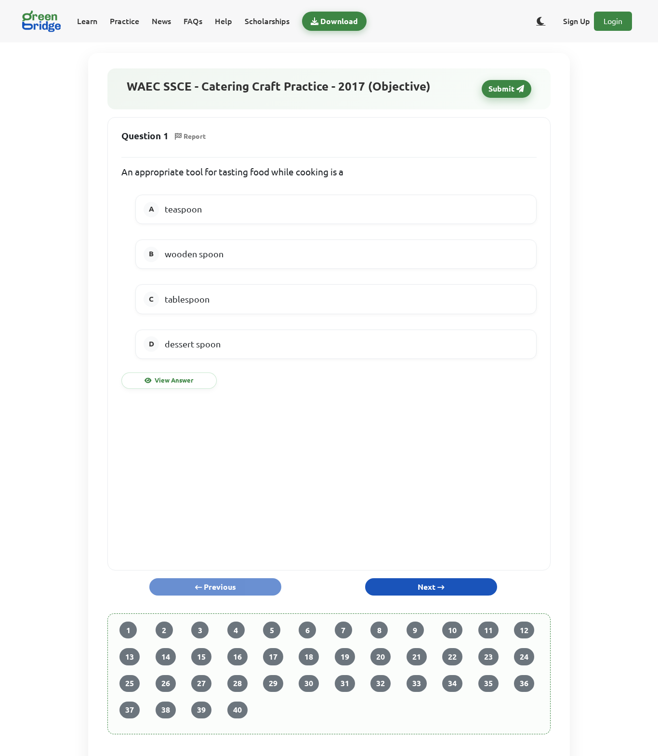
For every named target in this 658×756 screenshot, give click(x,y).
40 (237, 709)
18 (308, 656)
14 (165, 656)
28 (237, 683)
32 (380, 683)
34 (452, 683)
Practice (124, 21)
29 (273, 683)
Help (223, 21)
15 (201, 656)
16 (237, 656)
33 (416, 683)
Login (613, 21)
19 (345, 656)
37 (129, 709)
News (161, 21)
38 (165, 709)
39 (201, 709)
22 (452, 656)
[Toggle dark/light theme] (541, 21)
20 (380, 656)
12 (524, 630)
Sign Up (576, 21)
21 (416, 656)
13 (129, 656)
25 (129, 683)
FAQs (193, 21)
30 (308, 683)
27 (201, 683)
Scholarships (267, 21)
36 (524, 683)
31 (345, 683)
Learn (87, 21)
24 (524, 656)
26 (165, 683)
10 (452, 630)
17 (273, 656)
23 (488, 656)
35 (488, 683)
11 (488, 630)
